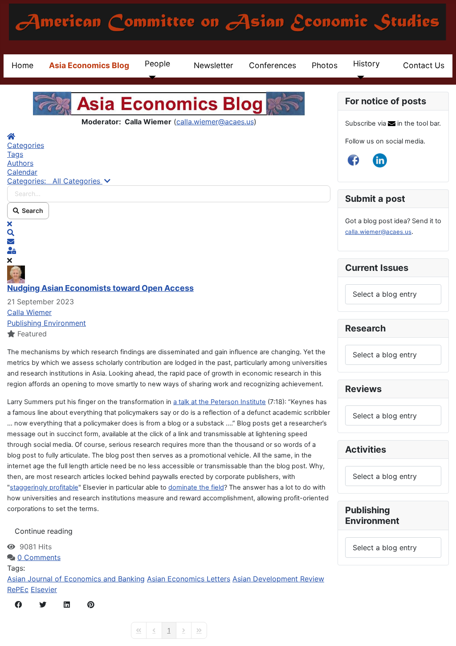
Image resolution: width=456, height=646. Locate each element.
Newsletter (213, 65)
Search (31, 210)
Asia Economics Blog (89, 65)
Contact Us (423, 65)
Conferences (272, 65)
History (366, 63)
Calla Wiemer (29, 312)
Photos (325, 65)
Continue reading (44, 531)
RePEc (17, 589)
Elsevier (44, 589)
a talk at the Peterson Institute (219, 402)
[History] (358, 77)
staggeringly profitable (44, 487)
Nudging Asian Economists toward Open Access (100, 288)
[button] (168, 232)
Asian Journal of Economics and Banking (76, 578)
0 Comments (39, 557)
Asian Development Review (278, 578)
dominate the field (196, 487)
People (157, 63)
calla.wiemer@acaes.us (215, 121)
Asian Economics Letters (188, 578)
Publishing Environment (46, 323)
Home (22, 65)
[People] (150, 77)
